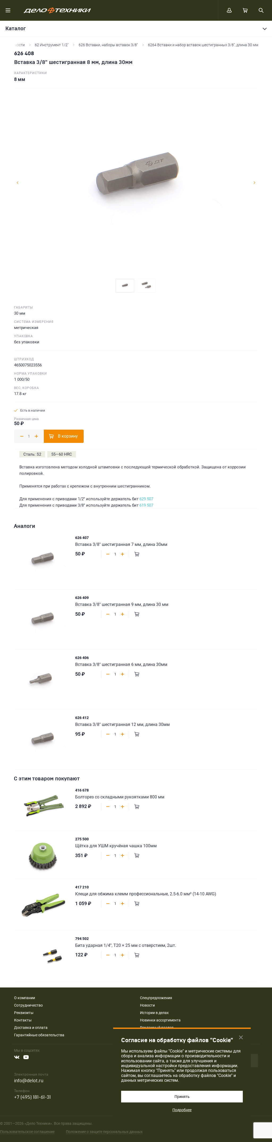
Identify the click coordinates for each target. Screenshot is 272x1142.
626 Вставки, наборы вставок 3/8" (108, 45)
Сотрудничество (28, 1005)
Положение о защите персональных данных (104, 1132)
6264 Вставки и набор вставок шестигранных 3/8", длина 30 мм (203, 45)
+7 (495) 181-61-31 (32, 1097)
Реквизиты (23, 1013)
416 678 (82, 790)
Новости (147, 1005)
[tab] (125, 286)
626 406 (82, 658)
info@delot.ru (28, 1081)
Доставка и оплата (31, 1027)
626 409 (82, 598)
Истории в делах (154, 1013)
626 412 (82, 718)
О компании (24, 998)
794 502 (82, 938)
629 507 (146, 499)
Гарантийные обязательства (39, 1035)
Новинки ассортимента (160, 1020)
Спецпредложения (156, 998)
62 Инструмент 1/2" (52, 45)
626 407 (82, 538)
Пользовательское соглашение (27, 1132)
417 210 (82, 887)
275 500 (82, 839)
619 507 (146, 505)
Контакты (23, 1020)
